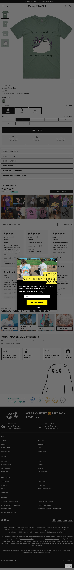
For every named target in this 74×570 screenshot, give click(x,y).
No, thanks (37, 308)
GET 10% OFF (37, 302)
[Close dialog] (55, 260)
